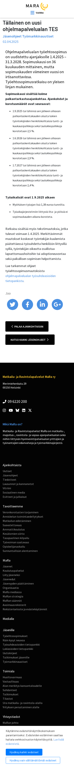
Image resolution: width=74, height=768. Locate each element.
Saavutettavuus (12, 525)
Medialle (8, 619)
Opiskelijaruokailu (14, 546)
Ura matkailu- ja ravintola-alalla (22, 703)
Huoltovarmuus (12, 677)
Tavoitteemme (13, 506)
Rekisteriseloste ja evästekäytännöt (25, 609)
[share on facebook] (27, 309)
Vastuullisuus (11, 681)
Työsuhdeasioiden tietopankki (21, 644)
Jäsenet (8, 566)
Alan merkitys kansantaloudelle (22, 686)
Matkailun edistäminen (17, 521)
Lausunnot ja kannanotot (18, 484)
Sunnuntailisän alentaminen (20, 551)
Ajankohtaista (12, 465)
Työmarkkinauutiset (15, 661)
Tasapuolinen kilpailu (16, 538)
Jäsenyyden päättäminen (18, 583)
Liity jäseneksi (11, 575)
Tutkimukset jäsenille (16, 657)
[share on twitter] (12, 309)
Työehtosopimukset (15, 636)
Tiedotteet (9, 479)
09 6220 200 (17, 401)
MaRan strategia (13, 596)
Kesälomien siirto (14, 533)
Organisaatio (11, 588)
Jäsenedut (9, 579)
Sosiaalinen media (14, 492)
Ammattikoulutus (14, 529)
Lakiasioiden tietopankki (18, 649)
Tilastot (8, 698)
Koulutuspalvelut (13, 570)
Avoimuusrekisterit (14, 605)
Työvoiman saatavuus (16, 542)
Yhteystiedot (11, 717)
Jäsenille (8, 630)
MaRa (6, 560)
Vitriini (7, 488)
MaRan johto (10, 722)
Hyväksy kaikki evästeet (24, 752)
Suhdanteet (10, 690)
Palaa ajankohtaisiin (28, 326)
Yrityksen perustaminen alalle (21, 707)
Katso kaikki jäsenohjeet (28, 339)
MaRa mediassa (12, 592)
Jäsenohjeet (10, 475)
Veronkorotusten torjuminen (20, 512)
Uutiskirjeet (10, 653)
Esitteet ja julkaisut (15, 496)
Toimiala (8, 671)
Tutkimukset (10, 694)
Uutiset (7, 471)
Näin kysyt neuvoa (14, 640)
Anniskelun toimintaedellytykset (23, 516)
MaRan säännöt (12, 600)
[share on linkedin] (42, 309)
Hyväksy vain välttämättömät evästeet (33, 760)
